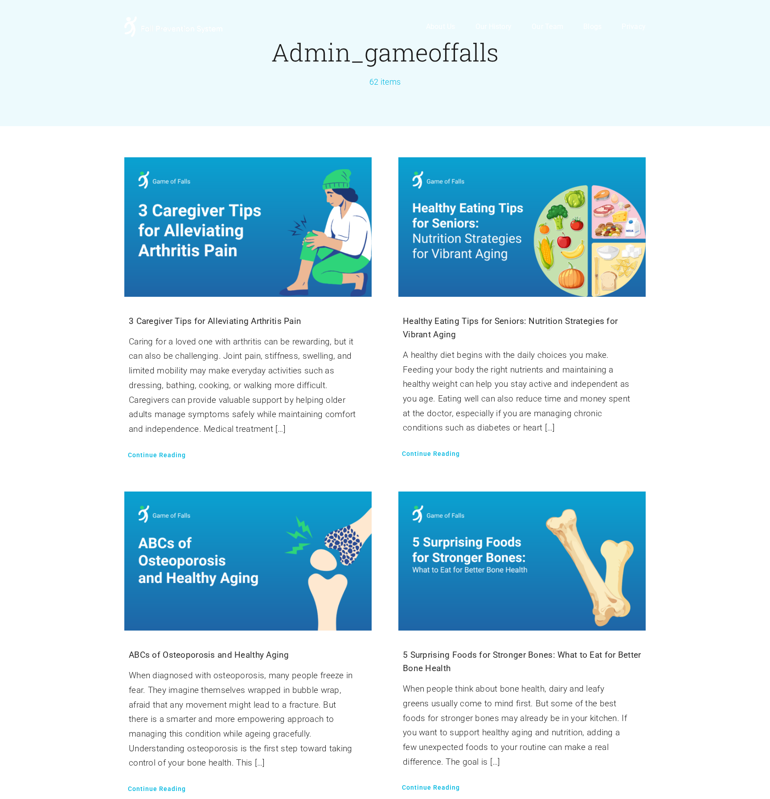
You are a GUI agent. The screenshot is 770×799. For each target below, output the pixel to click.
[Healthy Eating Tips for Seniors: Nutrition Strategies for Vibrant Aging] (522, 164)
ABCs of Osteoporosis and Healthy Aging (209, 655)
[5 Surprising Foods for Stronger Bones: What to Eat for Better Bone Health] (522, 498)
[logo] (173, 21)
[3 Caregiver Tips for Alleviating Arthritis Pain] (248, 164)
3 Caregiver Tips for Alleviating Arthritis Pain (215, 321)
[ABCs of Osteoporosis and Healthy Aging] (248, 498)
